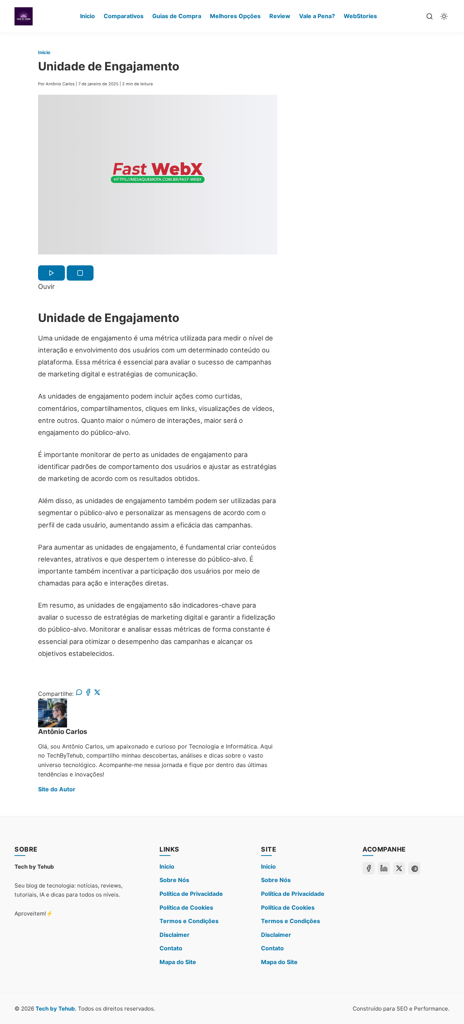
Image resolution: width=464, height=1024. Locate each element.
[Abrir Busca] (429, 16)
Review (279, 16)
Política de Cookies (186, 907)
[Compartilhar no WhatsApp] (79, 693)
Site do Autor (56, 789)
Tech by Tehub (55, 1008)
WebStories (360, 16)
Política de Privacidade (191, 893)
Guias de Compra (176, 16)
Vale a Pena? (317, 16)
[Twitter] (399, 868)
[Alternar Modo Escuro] (444, 16)
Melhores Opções (235, 16)
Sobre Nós (174, 880)
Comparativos (124, 16)
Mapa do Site (178, 962)
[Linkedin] (384, 868)
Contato (171, 948)
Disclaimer (175, 934)
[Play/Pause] (51, 273)
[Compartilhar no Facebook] (88, 693)
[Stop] (80, 273)
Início (44, 52)
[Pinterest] (414, 868)
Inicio (87, 16)
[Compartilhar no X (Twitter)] (97, 693)
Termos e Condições (189, 921)
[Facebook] (368, 868)
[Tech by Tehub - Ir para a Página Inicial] (23, 16)
